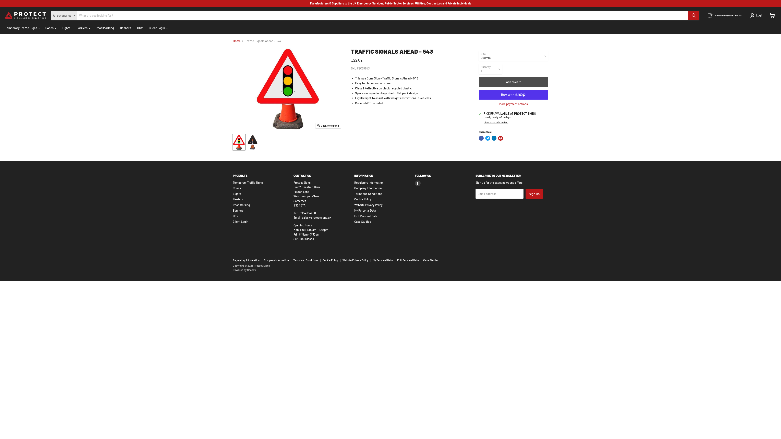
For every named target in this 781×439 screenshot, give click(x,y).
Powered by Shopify (244, 270)
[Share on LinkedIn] (494, 138)
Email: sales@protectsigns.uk (312, 217)
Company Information (368, 188)
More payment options (513, 104)
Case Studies (362, 221)
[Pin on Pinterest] (500, 138)
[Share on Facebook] (481, 138)
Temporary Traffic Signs (21, 28)
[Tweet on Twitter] (487, 138)
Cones (49, 28)
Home (237, 41)
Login (759, 15)
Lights (66, 28)
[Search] (693, 15)
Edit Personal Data (365, 216)
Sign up (534, 194)
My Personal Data (365, 210)
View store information (496, 122)
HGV (140, 28)
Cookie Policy (362, 199)
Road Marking (105, 28)
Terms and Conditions (368, 194)
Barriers (82, 28)
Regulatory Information (369, 182)
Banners (125, 28)
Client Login (157, 28)
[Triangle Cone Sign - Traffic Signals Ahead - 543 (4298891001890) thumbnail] (238, 142)
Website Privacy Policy (368, 205)
